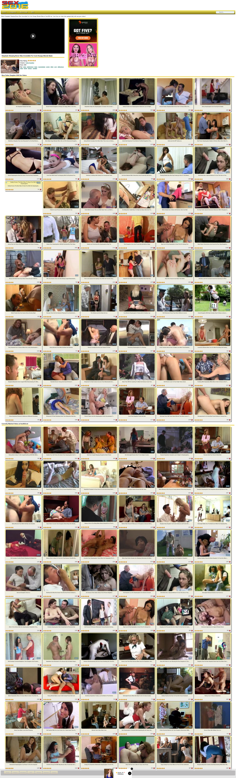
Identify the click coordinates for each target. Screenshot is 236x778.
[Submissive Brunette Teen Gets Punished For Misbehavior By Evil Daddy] (23, 461)
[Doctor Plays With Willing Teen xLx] (212, 702)
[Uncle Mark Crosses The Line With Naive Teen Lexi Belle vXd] (99, 182)
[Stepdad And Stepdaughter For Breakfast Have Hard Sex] (137, 250)
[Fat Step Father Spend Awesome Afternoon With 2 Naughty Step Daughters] (212, 182)
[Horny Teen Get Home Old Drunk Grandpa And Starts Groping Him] (23, 216)
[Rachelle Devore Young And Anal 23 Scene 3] (61, 354)
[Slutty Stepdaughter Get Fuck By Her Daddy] (212, 78)
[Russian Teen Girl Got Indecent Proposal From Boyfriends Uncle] (61, 285)
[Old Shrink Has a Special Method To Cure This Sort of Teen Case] (212, 147)
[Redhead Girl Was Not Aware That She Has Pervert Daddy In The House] (61, 564)
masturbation (41, 67)
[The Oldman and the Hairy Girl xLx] (99, 285)
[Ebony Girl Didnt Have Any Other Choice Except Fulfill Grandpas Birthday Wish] (23, 250)
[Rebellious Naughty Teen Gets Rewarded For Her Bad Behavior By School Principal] (23, 113)
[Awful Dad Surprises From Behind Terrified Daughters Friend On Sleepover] (137, 113)
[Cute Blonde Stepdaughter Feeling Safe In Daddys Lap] (137, 285)
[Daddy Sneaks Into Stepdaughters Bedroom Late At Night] (137, 78)
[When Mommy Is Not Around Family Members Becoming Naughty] (175, 461)
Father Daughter (30, 63)
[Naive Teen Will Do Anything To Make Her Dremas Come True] (137, 354)
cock (55, 67)
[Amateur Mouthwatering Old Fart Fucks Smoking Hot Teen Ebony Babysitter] (99, 633)
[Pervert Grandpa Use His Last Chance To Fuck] (99, 319)
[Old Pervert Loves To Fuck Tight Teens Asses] (175, 354)
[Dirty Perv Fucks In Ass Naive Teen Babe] (175, 250)
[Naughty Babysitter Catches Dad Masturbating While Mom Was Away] (212, 736)
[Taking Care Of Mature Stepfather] (212, 668)
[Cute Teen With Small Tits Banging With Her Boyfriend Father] (61, 147)
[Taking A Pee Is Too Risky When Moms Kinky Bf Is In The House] (99, 496)
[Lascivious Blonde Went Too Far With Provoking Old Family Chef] (212, 319)
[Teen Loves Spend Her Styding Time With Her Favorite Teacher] (99, 250)
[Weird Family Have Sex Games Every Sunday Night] (23, 285)
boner (35, 67)
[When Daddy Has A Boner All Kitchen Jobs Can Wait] (175, 182)
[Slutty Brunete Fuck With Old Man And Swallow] (61, 319)
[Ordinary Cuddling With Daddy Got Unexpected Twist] (99, 147)
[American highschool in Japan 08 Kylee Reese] (212, 599)
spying (48, 67)
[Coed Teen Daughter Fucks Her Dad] (137, 388)
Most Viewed (23, 12)
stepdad (35, 68)
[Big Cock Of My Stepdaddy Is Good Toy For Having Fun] (175, 216)
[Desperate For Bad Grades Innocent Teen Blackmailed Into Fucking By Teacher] (99, 354)
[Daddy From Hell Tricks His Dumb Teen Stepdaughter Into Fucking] (61, 427)
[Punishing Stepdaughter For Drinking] (137, 319)
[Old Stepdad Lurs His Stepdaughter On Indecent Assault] (137, 564)
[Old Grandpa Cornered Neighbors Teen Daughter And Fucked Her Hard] (23, 633)
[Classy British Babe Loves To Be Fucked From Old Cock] (61, 668)
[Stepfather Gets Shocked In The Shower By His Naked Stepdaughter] (61, 633)
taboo (24, 67)
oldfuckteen (61, 67)
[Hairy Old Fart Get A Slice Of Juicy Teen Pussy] (137, 736)
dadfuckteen (30, 67)
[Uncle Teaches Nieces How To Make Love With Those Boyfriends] (175, 319)
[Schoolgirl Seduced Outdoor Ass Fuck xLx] (212, 564)
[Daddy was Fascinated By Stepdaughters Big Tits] (99, 216)
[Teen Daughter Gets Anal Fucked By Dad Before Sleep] (137, 216)
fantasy (30, 68)
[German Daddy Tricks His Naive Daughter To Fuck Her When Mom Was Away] (212, 530)
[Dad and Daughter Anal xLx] (23, 564)
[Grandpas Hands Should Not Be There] (137, 461)
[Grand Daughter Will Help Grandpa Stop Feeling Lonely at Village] (212, 285)
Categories (13, 12)
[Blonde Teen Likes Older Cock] (99, 702)
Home (4, 12)
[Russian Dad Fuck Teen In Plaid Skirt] (212, 427)
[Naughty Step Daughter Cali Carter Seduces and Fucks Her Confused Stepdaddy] (175, 496)
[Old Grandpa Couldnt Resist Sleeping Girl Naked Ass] (23, 530)
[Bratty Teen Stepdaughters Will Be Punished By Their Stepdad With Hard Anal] (61, 216)
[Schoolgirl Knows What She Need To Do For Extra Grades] (137, 668)
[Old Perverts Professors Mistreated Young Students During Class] (99, 599)
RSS (32, 12)
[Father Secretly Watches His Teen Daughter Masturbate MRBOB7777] (175, 702)
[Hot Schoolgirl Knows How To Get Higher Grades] (137, 427)
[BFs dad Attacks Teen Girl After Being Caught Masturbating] (61, 250)
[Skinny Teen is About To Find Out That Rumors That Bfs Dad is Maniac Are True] (61, 530)
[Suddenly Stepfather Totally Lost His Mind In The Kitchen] (99, 668)
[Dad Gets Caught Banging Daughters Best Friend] (99, 427)
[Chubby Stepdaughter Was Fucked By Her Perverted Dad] (61, 599)
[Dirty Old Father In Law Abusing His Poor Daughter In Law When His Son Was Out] (175, 633)
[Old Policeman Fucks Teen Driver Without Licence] (175, 285)
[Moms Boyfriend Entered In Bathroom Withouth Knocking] (23, 388)
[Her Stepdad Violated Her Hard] (23, 78)
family (25, 68)
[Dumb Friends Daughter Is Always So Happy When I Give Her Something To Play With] (61, 78)
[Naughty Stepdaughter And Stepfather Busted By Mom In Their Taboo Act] (212, 461)
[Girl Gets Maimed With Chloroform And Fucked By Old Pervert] (137, 147)
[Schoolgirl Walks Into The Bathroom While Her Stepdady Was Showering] (212, 496)
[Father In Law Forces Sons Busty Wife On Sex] (61, 182)
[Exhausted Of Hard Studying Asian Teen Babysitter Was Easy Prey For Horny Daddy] (61, 388)
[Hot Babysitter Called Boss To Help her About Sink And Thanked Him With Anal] (137, 182)
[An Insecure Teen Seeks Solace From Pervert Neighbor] (99, 564)
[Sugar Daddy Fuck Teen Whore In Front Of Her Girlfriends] (175, 736)
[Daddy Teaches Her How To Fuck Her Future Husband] (175, 668)
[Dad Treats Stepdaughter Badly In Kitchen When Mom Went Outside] (212, 113)
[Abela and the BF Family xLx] (175, 113)
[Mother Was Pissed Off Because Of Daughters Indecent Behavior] (137, 496)
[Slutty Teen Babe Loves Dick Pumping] (23, 702)
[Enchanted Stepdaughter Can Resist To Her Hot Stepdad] (23, 736)
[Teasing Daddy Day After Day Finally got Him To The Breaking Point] (175, 147)
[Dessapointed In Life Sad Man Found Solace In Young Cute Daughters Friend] (212, 388)
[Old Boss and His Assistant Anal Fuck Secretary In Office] (212, 250)
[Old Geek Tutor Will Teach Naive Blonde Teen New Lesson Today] (175, 388)
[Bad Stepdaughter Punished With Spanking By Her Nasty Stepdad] (137, 702)
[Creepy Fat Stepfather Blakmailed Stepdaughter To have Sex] (99, 736)
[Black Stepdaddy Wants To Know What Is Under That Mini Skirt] (23, 668)
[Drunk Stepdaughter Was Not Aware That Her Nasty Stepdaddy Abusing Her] (23, 147)
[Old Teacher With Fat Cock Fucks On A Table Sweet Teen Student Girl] (61, 702)
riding (51, 67)
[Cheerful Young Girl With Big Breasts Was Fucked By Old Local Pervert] (61, 736)
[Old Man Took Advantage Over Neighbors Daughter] (175, 530)
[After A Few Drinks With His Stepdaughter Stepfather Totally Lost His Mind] (23, 599)
